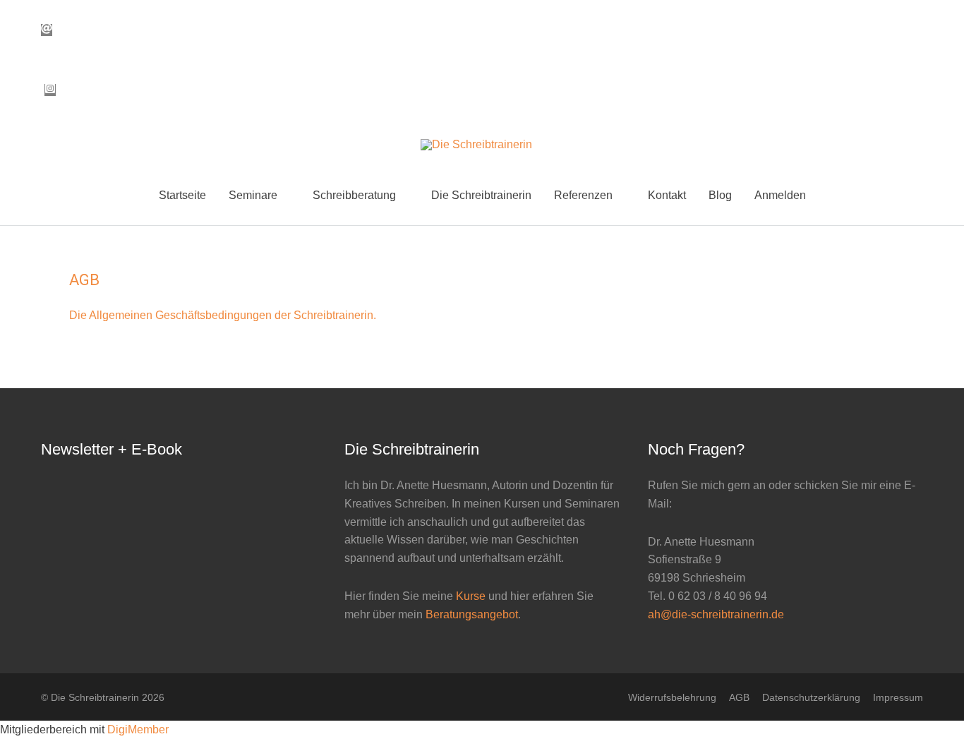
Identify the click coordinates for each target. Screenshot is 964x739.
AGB (739, 697)
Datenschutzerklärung (811, 697)
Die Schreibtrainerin (481, 195)
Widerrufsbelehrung (672, 697)
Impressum (898, 697)
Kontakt (667, 195)
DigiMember (138, 729)
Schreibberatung (354, 195)
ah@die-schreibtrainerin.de (716, 614)
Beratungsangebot (472, 614)
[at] (50, 30)
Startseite (182, 195)
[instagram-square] (50, 90)
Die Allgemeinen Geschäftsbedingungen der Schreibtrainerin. (222, 315)
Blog (720, 195)
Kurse (471, 596)
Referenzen (583, 195)
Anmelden (780, 195)
